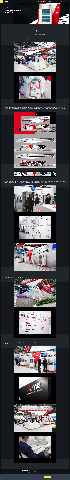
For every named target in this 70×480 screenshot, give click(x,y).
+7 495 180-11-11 (52, 1)
